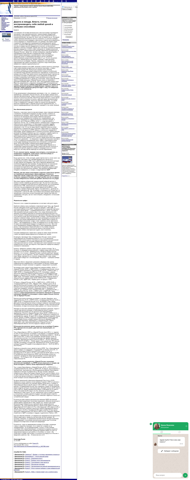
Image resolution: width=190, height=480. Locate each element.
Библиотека (5, 18)
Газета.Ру (35, 443)
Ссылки (4, 27)
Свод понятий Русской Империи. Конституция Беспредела (67, 62)
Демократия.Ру (19, 454)
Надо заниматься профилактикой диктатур (68, 57)
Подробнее (66, 175)
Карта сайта (19, 479)
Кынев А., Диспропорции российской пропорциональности (42, 466)
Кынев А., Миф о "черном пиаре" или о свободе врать (41, 472)
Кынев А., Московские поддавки (35, 464)
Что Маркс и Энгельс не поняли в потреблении (68, 109)
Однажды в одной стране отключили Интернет (68, 47)
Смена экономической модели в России (67, 140)
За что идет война (66, 76)
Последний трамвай (67, 94)
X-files (3, 21)
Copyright (4, 479)
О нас (3, 28)
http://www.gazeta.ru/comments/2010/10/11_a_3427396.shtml (31, 446)
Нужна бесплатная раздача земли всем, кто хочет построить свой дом (68, 135)
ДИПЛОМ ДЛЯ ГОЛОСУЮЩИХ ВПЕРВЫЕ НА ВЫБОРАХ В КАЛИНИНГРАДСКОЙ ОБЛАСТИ (68, 148)
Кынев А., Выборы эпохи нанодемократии (37, 460)
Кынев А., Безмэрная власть (33, 458)
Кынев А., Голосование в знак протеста (37, 462)
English (4, 29)
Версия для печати (52, 18)
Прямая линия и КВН (67, 67)
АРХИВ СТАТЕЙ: (66, 42)
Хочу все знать (6, 22)
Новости (4, 17)
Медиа (3, 20)
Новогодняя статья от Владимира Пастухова (67, 114)
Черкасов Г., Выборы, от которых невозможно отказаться (42, 454)
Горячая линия (6, 24)
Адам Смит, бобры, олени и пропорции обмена (68, 85)
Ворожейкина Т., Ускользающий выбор (36, 456)
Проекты (4, 23)
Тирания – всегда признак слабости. (33, 6)
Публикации (5, 26)
